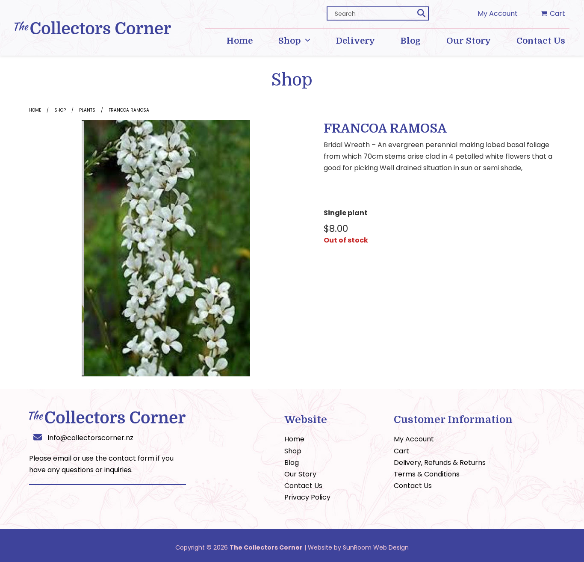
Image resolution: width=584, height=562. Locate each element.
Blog (291, 462)
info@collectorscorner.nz (90, 438)
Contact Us (303, 486)
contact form (131, 458)
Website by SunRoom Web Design (358, 547)
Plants (87, 110)
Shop (60, 110)
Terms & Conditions (427, 474)
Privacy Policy (307, 497)
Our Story (300, 474)
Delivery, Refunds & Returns (440, 462)
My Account (498, 13)
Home (35, 110)
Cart (401, 451)
